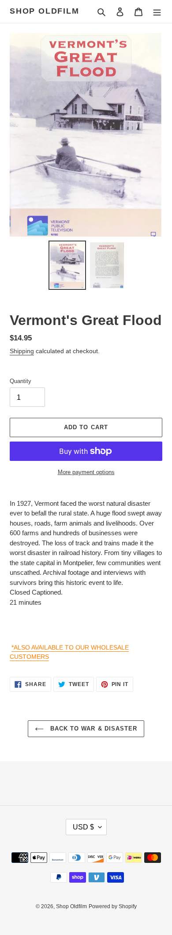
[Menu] (157, 11)
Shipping (22, 350)
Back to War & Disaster (92, 728)
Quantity (20, 381)
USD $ (83, 827)
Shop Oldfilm (44, 11)
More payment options (86, 472)
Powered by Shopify (113, 906)
